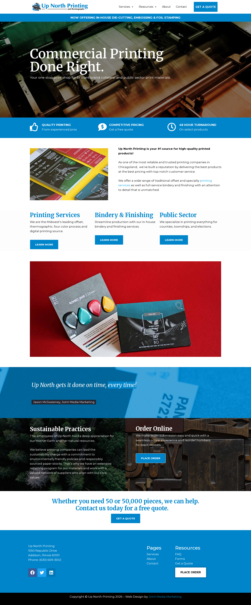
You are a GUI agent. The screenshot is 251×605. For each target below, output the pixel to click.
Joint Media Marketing (165, 596)
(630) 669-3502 (50, 560)
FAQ (178, 554)
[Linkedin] (51, 572)
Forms (180, 558)
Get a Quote (206, 7)
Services (124, 6)
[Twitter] (42, 572)
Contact (181, 6)
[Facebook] (32, 572)
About (166, 6)
